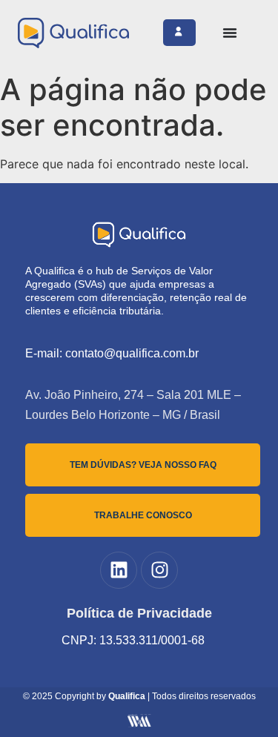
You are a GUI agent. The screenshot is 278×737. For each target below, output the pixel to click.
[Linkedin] (118, 570)
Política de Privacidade (139, 613)
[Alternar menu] (229, 32)
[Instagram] (159, 570)
